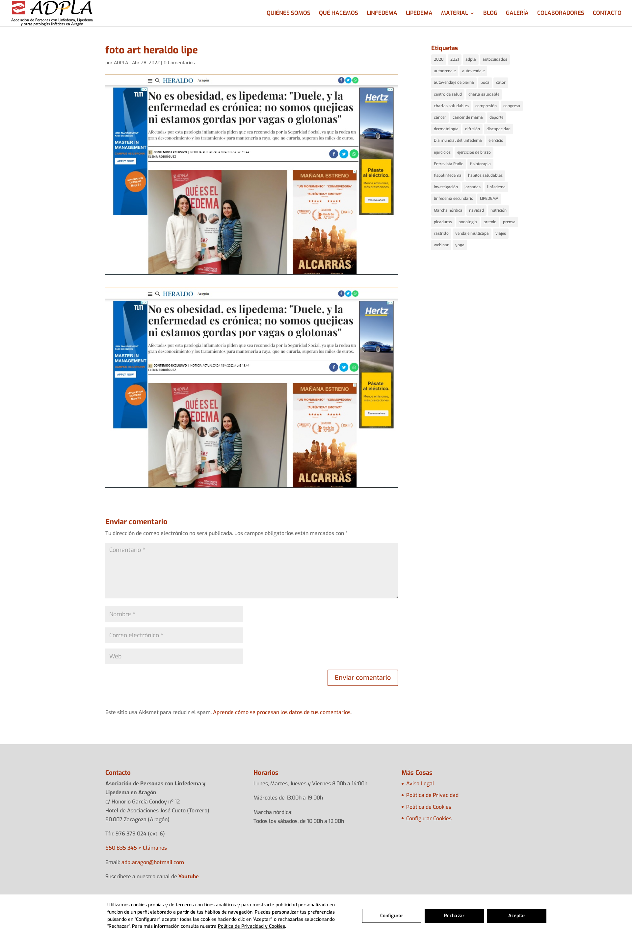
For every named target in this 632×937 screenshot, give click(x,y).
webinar (441, 245)
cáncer (440, 117)
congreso (511, 105)
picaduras (443, 222)
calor (501, 82)
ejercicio (495, 140)
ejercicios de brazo (474, 152)
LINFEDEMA (382, 14)
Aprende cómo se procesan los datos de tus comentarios (282, 712)
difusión (472, 129)
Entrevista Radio (448, 163)
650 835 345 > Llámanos (136, 847)
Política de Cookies (428, 806)
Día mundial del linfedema (458, 140)
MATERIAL (454, 14)
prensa (509, 222)
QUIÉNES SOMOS (288, 14)
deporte (496, 117)
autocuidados (495, 59)
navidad (476, 210)
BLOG (490, 14)
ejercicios (442, 152)
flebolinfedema (447, 175)
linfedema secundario (453, 198)
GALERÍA (517, 14)
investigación (446, 187)
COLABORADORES (560, 14)
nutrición (498, 210)
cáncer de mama (468, 117)
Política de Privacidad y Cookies (251, 926)
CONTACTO (607, 14)
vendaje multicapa (472, 233)
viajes (500, 233)
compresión (486, 105)
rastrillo (441, 233)
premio (490, 222)
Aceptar (517, 916)
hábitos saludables (485, 175)
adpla (470, 59)
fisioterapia (480, 163)
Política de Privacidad (432, 795)
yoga (459, 245)
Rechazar (454, 916)
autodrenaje (445, 71)
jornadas (472, 187)
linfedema (496, 187)
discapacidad (499, 129)
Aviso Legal (420, 783)
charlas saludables (451, 105)
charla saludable (483, 94)
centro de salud (448, 94)
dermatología (446, 129)
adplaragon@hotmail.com (152, 862)
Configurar (391, 916)
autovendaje (473, 71)
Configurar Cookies (429, 818)
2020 (439, 59)
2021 (454, 59)
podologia (468, 222)
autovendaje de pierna (454, 82)
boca (485, 82)
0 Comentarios (179, 63)
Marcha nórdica (448, 210)
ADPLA (121, 63)
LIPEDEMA (419, 14)
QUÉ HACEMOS (338, 14)
